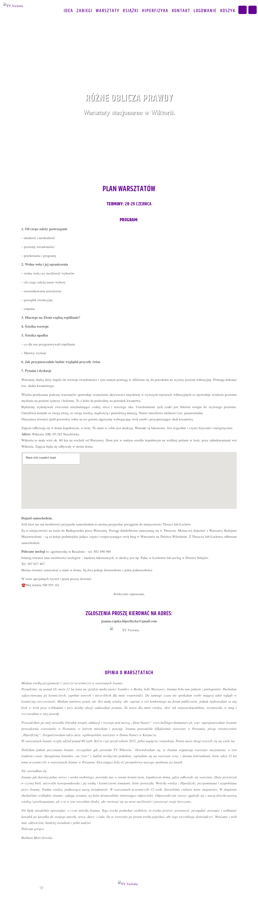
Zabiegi (84, 10)
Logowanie (205, 10)
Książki (130, 10)
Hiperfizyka (155, 10)
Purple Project (62, 888)
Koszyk (227, 10)
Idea (68, 10)
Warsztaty (107, 10)
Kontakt (181, 10)
